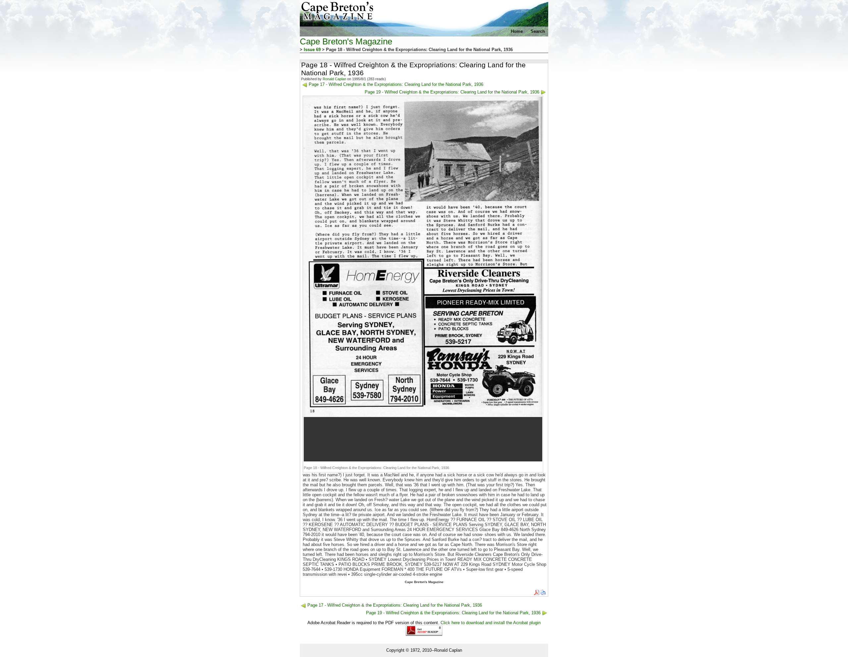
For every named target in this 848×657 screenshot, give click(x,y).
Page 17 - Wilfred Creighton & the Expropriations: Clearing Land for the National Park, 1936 (396, 84)
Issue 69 (312, 49)
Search (538, 31)
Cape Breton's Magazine (346, 41)
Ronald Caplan (334, 79)
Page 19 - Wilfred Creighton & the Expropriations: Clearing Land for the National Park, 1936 (452, 92)
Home (517, 31)
